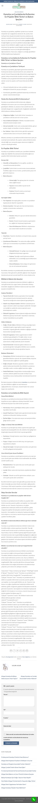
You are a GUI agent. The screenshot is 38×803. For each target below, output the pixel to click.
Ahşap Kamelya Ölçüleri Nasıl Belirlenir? (13, 788)
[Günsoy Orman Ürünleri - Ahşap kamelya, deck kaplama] (19, 6)
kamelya (24, 382)
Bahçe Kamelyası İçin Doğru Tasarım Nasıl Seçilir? (16, 777)
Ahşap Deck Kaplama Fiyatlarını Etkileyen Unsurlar (16, 760)
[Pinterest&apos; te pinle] (23, 650)
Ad (5, 709)
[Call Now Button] (33, 799)
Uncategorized (19, 11)
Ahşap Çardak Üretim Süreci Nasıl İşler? (13, 767)
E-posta (6, 718)
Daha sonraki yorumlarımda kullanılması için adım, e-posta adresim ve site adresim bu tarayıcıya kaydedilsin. (19, 737)
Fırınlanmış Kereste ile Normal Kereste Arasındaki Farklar (18, 771)
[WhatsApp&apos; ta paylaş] (11, 650)
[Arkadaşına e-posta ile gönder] (20, 650)
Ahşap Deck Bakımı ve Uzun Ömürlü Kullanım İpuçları (17, 774)
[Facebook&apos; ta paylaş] (14, 650)
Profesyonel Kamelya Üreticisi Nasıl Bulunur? (15, 757)
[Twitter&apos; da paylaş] (17, 650)
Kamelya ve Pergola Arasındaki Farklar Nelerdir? (15, 764)
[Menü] (2, 6)
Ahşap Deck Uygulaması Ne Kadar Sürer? (13, 784)
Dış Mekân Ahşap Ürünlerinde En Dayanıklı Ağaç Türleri (18, 781)
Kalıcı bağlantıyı (26, 657)
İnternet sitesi (7, 726)
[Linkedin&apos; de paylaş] (27, 650)
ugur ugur (9, 24)
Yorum (6, 694)
